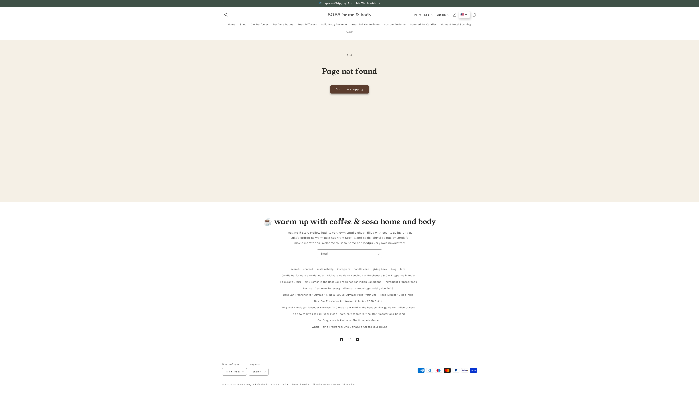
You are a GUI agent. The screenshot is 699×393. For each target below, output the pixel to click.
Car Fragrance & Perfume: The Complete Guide (348, 320)
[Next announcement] (476, 3)
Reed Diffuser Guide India (396, 294)
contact (308, 269)
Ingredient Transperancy (401, 281)
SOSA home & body (241, 384)
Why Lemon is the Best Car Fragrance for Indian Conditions (343, 281)
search (295, 269)
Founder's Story (290, 281)
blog (393, 269)
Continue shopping (349, 89)
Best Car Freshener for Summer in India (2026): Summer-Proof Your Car (329, 294)
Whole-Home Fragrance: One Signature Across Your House (349, 326)
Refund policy (262, 384)
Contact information (344, 384)
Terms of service (300, 384)
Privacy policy (281, 384)
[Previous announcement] (223, 3)
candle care (361, 269)
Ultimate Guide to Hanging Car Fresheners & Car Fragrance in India (371, 275)
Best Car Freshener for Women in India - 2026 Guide (348, 301)
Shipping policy (321, 384)
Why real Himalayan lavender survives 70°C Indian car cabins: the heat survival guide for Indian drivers (348, 307)
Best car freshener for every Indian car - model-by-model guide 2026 (348, 288)
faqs (403, 269)
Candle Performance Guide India (303, 275)
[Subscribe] (378, 253)
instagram (343, 269)
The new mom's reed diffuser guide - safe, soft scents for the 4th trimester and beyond (348, 313)
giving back (380, 269)
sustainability (325, 269)
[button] (226, 15)
